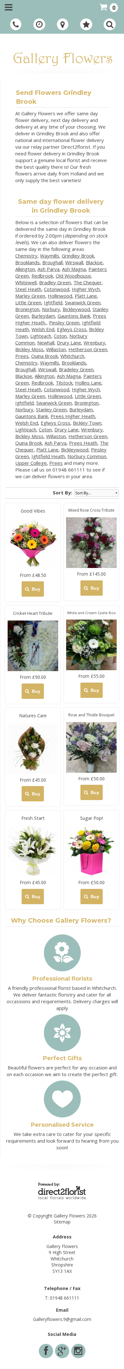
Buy (34, 589)
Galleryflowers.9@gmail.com (62, 1319)
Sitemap (62, 1222)
